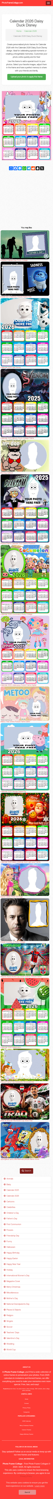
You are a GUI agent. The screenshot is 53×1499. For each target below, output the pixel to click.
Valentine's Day (12, 1339)
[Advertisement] (26, 199)
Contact (26, 1403)
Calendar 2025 (12, 1190)
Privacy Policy (26, 1407)
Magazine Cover (13, 1282)
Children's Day (12, 1213)
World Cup (11, 1350)
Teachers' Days (12, 1333)
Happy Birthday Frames (26, 1434)
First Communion (13, 1225)
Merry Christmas (13, 1287)
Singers (9, 1321)
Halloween (10, 1247)
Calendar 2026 (30, 31)
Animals (9, 1179)
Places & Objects (13, 1310)
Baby (8, 1185)
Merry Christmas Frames (26, 1425)
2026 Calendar (26, 1421)
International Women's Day (17, 1276)
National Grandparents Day (17, 1304)
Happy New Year (13, 1264)
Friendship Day (12, 1236)
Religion (9, 1316)
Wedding (10, 1344)
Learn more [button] (40, 1486)
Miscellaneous (12, 1293)
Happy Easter (12, 1259)
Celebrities (10, 1207)
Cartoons (10, 1202)
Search (27, 1171)
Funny (9, 1242)
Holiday (9, 1270)
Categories (26, 1412)
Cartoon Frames (26, 1429)
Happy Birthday (12, 1253)
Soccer (9, 1327)
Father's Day (11, 1219)
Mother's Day (12, 1299)
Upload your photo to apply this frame (26, 77)
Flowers (9, 1230)
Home (18, 31)
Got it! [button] (27, 1492)
